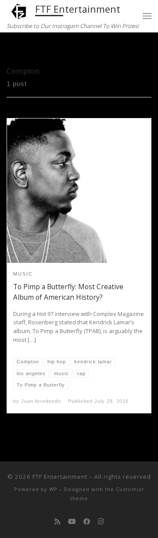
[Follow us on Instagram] (101, 521)
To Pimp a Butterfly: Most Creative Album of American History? (68, 292)
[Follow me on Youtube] (72, 521)
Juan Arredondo (41, 401)
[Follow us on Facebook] (86, 521)
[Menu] (147, 15)
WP (53, 489)
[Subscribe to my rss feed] (57, 521)
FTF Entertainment (59, 477)
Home (15, 49)
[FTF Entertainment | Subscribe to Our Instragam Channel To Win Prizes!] (19, 10)
